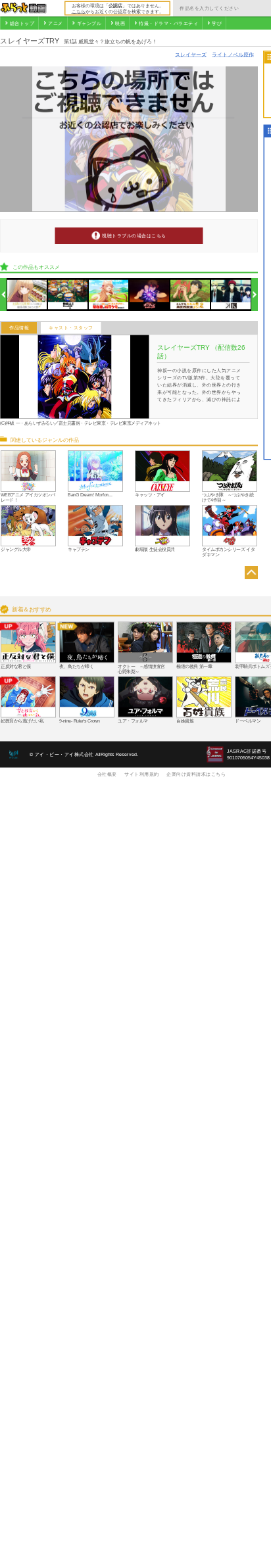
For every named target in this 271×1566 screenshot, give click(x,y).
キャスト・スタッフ (71, 328)
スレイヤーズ (191, 54)
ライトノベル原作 (233, 54)
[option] (27, 295)
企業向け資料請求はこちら (196, 773)
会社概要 (107, 773)
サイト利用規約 (141, 773)
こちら (79, 11)
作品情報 (19, 328)
